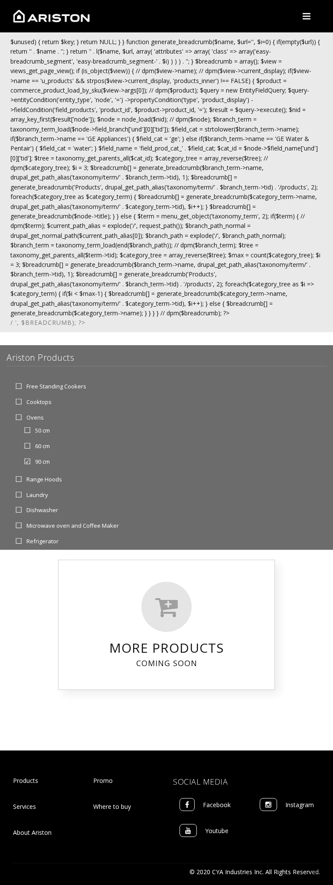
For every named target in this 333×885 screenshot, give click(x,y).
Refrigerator (42, 541)
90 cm (42, 461)
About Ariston (32, 832)
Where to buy (112, 806)
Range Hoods (44, 479)
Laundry (37, 495)
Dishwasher (42, 510)
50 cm (42, 431)
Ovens (35, 417)
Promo (103, 780)
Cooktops (39, 402)
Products (25, 780)
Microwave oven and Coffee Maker (72, 526)
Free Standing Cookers (56, 386)
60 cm (42, 446)
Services (24, 806)
